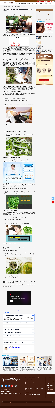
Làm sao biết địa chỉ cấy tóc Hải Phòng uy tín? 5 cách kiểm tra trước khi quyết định (46, 37)
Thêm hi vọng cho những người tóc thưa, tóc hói (15, 310)
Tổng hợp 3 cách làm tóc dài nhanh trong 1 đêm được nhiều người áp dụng (44, 34)
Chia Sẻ (45, 3)
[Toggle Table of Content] (27, 38)
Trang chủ (4, 6)
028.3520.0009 (47, 1)
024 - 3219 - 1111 (28, 383)
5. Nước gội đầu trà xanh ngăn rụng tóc (15, 45)
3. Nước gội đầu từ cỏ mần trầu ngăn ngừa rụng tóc (16, 43)
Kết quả (36, 3)
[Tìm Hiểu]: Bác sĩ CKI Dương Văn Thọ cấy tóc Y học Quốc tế (46, 41)
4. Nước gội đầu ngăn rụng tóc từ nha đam (15, 44)
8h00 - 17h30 (5, 392)
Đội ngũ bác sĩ (23, 3)
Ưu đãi (32, 3)
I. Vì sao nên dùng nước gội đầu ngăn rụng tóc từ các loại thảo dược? (18, 39)
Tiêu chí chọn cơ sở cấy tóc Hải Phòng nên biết (46, 46)
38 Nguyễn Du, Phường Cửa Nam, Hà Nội (32, 382)
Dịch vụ (17, 3)
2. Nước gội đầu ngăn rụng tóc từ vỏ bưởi (15, 42)
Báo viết (41, 3)
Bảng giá (28, 3)
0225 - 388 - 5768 (29, 396)
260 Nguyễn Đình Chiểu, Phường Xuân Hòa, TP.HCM (34, 388)
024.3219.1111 (41, 1)
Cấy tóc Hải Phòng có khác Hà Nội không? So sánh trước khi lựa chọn (46, 51)
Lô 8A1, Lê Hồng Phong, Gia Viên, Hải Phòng (33, 394)
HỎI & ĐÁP (49, 3)
